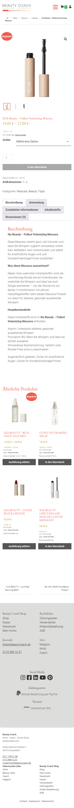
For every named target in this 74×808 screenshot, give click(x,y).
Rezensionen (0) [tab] (16, 217)
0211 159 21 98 (10, 756)
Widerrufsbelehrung (51, 626)
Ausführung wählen (19, 462)
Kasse (6, 622)
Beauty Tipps (37, 191)
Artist (43, 648)
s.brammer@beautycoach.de (17, 763)
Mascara (34, 18)
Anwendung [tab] (36, 202)
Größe (6, 140)
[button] (65, 39)
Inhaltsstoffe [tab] (53, 209)
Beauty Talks (9, 773)
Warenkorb (9, 626)
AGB (42, 630)
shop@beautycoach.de (16, 644)
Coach (43, 652)
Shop (15, 18)
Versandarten (48, 622)
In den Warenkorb (37, 167)
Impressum (34, 801)
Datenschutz (47, 801)
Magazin (45, 644)
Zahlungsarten (48, 618)
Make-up (24, 18)
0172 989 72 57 (12, 652)
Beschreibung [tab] (14, 202)
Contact (23, 801)
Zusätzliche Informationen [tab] (22, 209)
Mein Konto (10, 630)
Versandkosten (20, 135)
